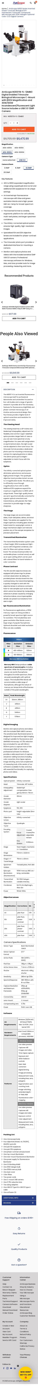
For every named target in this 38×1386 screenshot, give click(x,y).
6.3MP (17, 168)
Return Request (9, 1290)
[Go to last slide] (2, 302)
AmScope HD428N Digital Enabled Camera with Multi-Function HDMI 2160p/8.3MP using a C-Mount (18, 308)
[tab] (8, 382)
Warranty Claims (10, 1292)
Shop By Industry (27, 1287)
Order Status (8, 1313)
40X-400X (7, 148)
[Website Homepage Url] (19, 3)
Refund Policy (25, 1334)
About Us (23, 1326)
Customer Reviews (27, 1316)
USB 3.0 (22, 160)
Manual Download (10, 1310)
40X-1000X (19, 152)
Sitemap (23, 1343)
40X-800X (7, 152)
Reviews (7, 1203)
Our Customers (26, 1340)
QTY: (5, 123)
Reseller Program (10, 1337)
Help (4, 1284)
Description (9, 389)
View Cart (7, 1331)
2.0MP (6, 168)
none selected (9, 160)
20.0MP (7, 172)
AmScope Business (27, 1284)
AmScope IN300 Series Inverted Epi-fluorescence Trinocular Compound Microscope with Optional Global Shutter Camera (18, 367)
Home (4, 8)
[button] (26, 1374)
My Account (7, 1334)
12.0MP (29, 168)
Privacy (23, 1337)
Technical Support (10, 1301)
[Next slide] (36, 302)
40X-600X (19, 148)
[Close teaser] (18, 1366)
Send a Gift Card (9, 1340)
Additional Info (10, 1198)
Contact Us (7, 1287)
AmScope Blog (26, 1313)
